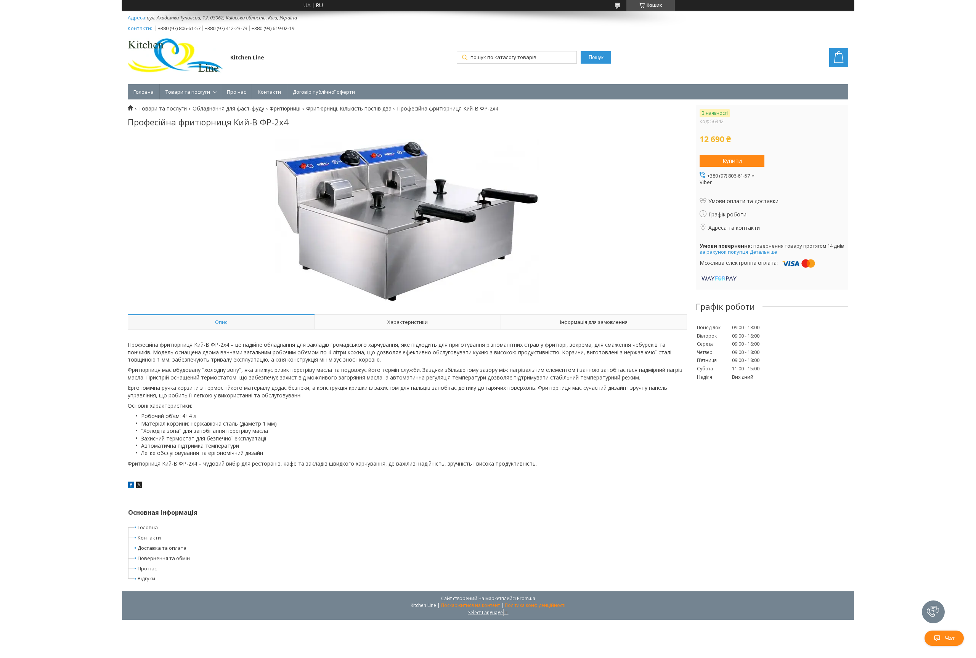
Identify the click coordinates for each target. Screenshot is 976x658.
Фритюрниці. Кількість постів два (349, 108)
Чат (950, 638)
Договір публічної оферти (324, 91)
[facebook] (131, 485)
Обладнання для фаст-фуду (228, 108)
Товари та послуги (187, 91)
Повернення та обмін (164, 558)
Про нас (236, 91)
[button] (933, 611)
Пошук (596, 57)
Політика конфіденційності (535, 605)
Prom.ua (526, 598)
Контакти (269, 91)
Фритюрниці (285, 108)
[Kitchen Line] (175, 57)
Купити (732, 160)
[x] (139, 485)
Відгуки (146, 578)
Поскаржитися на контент (470, 605)
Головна (143, 91)
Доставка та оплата (162, 547)
